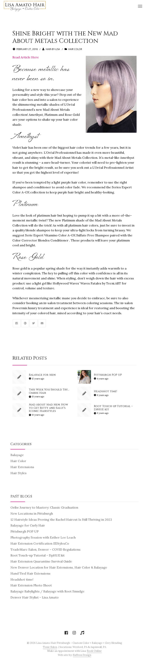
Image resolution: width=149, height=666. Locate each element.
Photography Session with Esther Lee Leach (43, 537)
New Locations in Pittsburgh (31, 513)
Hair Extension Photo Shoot (31, 585)
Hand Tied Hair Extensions (30, 573)
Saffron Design (82, 655)
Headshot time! (105, 391)
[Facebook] (66, 633)
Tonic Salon (50, 647)
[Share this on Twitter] (33, 323)
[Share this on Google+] (25, 323)
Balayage (17, 455)
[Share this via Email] (42, 323)
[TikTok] (82, 633)
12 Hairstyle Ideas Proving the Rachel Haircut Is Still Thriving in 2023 (61, 519)
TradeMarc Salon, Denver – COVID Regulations (45, 549)
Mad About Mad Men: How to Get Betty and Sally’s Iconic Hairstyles (48, 408)
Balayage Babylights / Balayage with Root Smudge (47, 591)
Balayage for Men (42, 375)
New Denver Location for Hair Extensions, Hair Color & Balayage (58, 567)
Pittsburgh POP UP (108, 375)
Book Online (94, 651)
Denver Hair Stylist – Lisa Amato (34, 597)
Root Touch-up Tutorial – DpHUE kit (113, 407)
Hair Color (75, 49)
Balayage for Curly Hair (27, 525)
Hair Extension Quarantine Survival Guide (41, 561)
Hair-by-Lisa (53, 49)
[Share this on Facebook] (17, 323)
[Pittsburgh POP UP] (84, 377)
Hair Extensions (22, 467)
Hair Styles (18, 473)
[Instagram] (74, 633)
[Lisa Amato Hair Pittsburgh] (25, 6)
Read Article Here (25, 57)
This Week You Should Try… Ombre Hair (49, 391)
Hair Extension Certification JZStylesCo (39, 543)
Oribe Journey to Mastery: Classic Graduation (44, 507)
